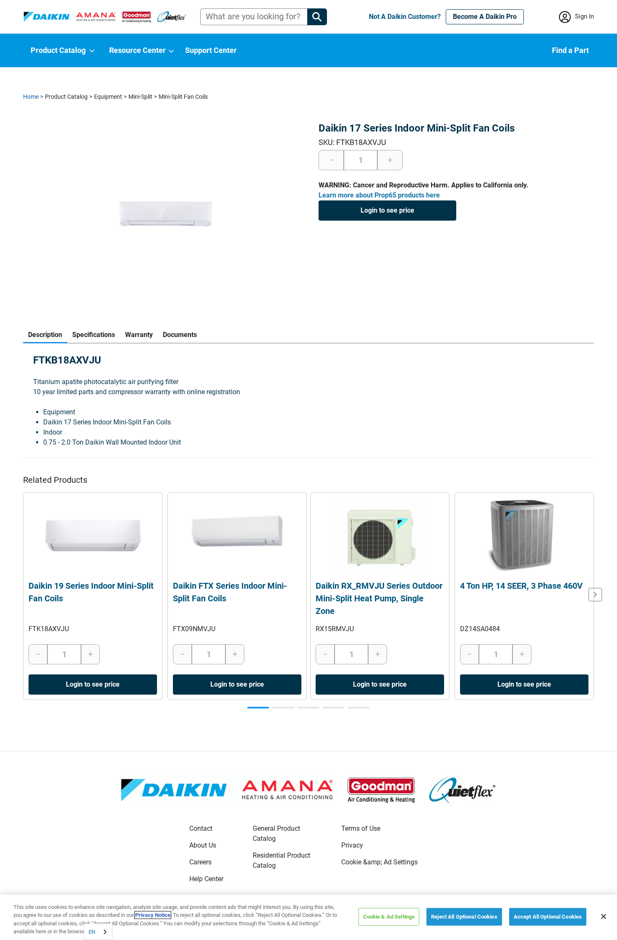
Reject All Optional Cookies (464, 917)
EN (92, 932)
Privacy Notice (152, 915)
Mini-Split (140, 96)
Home (31, 96)
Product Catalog (66, 96)
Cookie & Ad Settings (389, 917)
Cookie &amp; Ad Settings (379, 862)
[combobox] (98, 932)
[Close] (603, 916)
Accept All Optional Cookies (548, 917)
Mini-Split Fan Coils (183, 96)
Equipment (108, 96)
